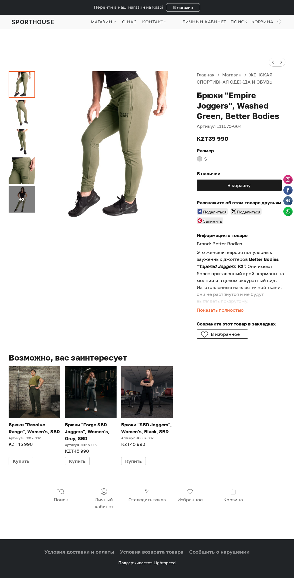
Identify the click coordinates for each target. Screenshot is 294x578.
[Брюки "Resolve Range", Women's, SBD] (34, 392)
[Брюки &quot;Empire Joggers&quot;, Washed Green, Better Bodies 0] (22, 84)
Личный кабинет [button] (204, 21)
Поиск (61, 499)
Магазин (102, 21)
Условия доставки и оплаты (79, 552)
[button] (183, 7)
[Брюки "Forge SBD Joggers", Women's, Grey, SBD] (91, 392)
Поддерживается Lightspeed (147, 562)
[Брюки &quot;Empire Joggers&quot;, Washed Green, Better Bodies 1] (22, 113)
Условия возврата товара (151, 552)
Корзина (233, 499)
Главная (205, 75)
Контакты (154, 21)
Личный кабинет (104, 503)
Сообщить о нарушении (219, 552)
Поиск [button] (239, 21)
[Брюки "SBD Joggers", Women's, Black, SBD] (147, 392)
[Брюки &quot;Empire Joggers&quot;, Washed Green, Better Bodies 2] (22, 142)
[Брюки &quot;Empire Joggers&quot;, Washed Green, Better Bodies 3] (22, 170)
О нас (129, 21)
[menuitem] (273, 62)
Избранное (190, 499)
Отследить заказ (147, 499)
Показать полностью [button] (220, 310)
